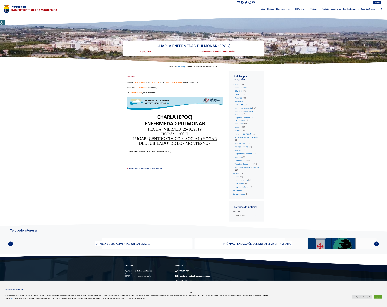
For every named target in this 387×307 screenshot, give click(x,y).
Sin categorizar (239, 194)
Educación (239, 105)
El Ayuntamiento (283, 9)
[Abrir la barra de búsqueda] (381, 9)
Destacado (217, 51)
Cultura (237, 94)
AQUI (13, 298)
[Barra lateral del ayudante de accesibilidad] (2, 22)
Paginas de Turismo (243, 187)
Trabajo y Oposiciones (243, 164)
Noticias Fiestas (241, 143)
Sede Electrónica (368, 9)
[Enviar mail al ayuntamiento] (238, 2)
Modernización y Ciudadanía (246, 137)
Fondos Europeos (351, 9)
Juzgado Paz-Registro (243, 134)
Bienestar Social (205, 51)
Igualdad (238, 127)
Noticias (270, 9)
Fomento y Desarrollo (243, 108)
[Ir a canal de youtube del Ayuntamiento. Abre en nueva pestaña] (253, 2)
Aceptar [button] (378, 297)
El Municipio (300, 9)
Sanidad (232, 51)
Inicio (263, 9)
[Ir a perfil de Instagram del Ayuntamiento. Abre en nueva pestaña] (250, 2)
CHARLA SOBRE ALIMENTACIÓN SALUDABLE (123, 243)
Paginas (236, 173)
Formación (239, 124)
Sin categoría (238, 191)
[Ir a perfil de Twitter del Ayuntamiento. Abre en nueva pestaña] (246, 2)
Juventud (238, 130)
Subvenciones (240, 161)
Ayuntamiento (18, 7)
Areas (237, 177)
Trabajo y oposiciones (331, 9)
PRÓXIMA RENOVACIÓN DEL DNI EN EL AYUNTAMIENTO (257, 243)
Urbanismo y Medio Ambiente (247, 167)
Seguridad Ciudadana (243, 154)
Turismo (313, 9)
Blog (183, 67)
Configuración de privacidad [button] (362, 297)
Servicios (238, 157)
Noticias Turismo (241, 147)
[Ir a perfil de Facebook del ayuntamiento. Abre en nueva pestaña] (242, 2)
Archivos (236, 212)
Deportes (238, 98)
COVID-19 (238, 91)
